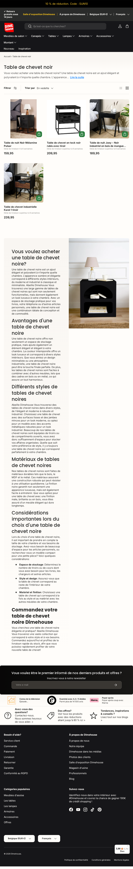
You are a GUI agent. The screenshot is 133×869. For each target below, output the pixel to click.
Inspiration (24, 48)
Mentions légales (121, 860)
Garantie (9, 767)
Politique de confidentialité (76, 860)
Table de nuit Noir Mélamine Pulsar (20, 144)
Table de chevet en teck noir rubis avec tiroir (64, 144)
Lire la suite (77, 77)
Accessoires (11, 816)
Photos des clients (80, 757)
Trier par (30, 88)
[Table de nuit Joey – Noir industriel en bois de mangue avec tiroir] (109, 119)
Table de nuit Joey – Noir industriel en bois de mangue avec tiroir (107, 146)
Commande (10, 746)
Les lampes (10, 806)
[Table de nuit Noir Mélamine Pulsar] (23, 119)
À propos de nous (79, 740)
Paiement (9, 751)
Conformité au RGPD (16, 773)
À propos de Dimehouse (72, 14)
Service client (12, 740)
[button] (127, 26)
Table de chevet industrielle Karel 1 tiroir (20, 208)
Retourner (10, 762)
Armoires (9, 811)
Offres (7, 822)
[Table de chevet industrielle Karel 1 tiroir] (23, 183)
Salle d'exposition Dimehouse (39, 14)
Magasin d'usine (78, 767)
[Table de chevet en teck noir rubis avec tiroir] (66, 119)
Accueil (7, 56)
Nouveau (9, 48)
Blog (71, 778)
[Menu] (128, 847)
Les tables (10, 800)
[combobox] (65, 26)
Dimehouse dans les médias (85, 751)
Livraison (9, 757)
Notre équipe (76, 746)
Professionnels (78, 773)
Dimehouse (16, 854)
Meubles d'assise (14, 795)
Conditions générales (101, 860)
